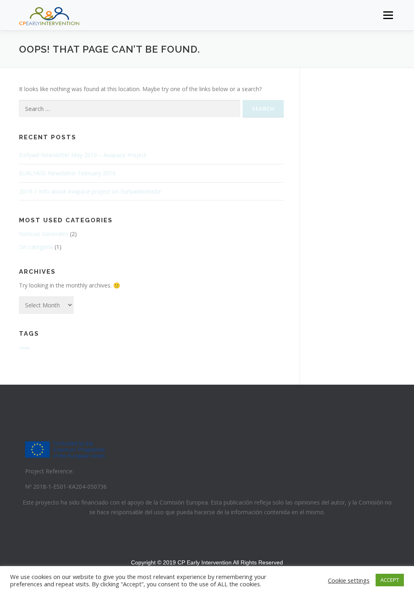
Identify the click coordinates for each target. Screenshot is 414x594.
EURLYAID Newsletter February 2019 (67, 173)
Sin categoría (36, 247)
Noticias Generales (43, 234)
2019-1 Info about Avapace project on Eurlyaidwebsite (90, 191)
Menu (388, 15)
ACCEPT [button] (389, 579)
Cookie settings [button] (349, 580)
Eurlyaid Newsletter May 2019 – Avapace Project (82, 155)
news (24, 348)
